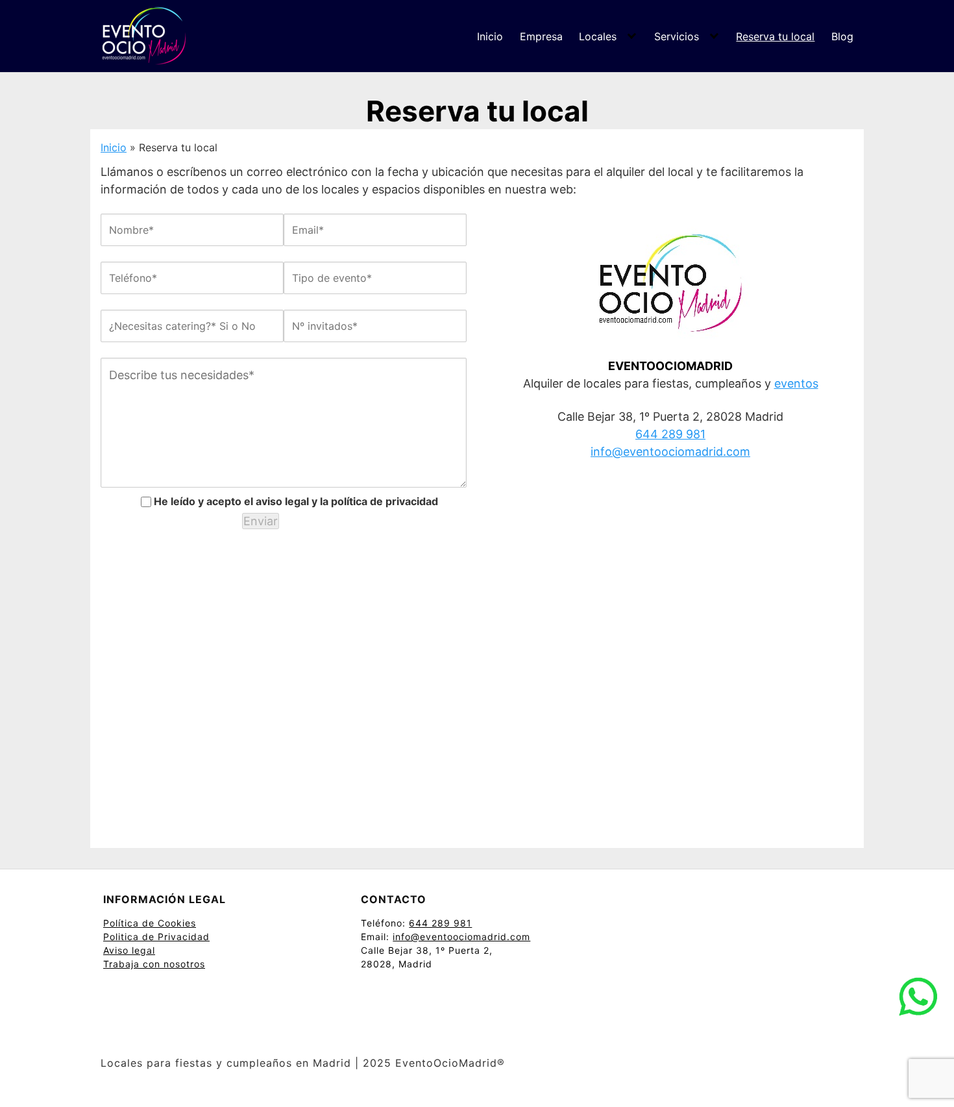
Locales (598, 36)
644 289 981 (670, 434)
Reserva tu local (775, 36)
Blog (842, 36)
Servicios (676, 36)
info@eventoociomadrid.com (670, 451)
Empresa (541, 36)
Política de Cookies (149, 922)
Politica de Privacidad (156, 936)
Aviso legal (129, 950)
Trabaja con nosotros (154, 963)
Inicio (490, 36)
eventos (796, 383)
